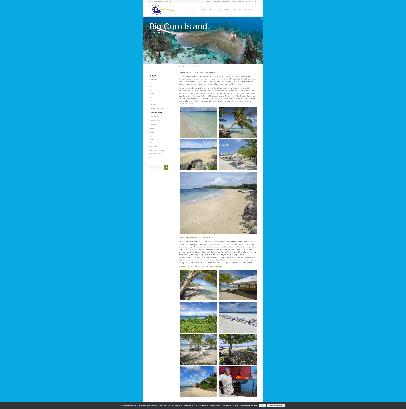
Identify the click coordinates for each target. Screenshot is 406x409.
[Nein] (403, 406)
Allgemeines (156, 121)
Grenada (151, 139)
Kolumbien (152, 132)
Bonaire (151, 90)
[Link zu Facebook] (246, 1)
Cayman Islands (153, 136)
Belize (150, 86)
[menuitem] (208, 1)
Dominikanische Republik (156, 150)
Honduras (152, 83)
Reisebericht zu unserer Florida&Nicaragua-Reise (196, 238)
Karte (154, 125)
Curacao (151, 94)
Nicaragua (152, 101)
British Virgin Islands (155, 154)
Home (208, 1)
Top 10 (154, 105)
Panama (151, 129)
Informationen (226, 1)
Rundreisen (155, 117)
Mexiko (151, 143)
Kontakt (241, 1)
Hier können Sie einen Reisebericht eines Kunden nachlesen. (201, 266)
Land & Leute (153, 79)
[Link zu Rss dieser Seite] (255, 1)
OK (262, 405)
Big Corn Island (157, 113)
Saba (150, 97)
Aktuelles (234, 1)
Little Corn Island (157, 109)
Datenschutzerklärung (276, 405)
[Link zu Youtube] (249, 1)
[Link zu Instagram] (252, 1)
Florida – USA (153, 146)
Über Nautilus (216, 1)
